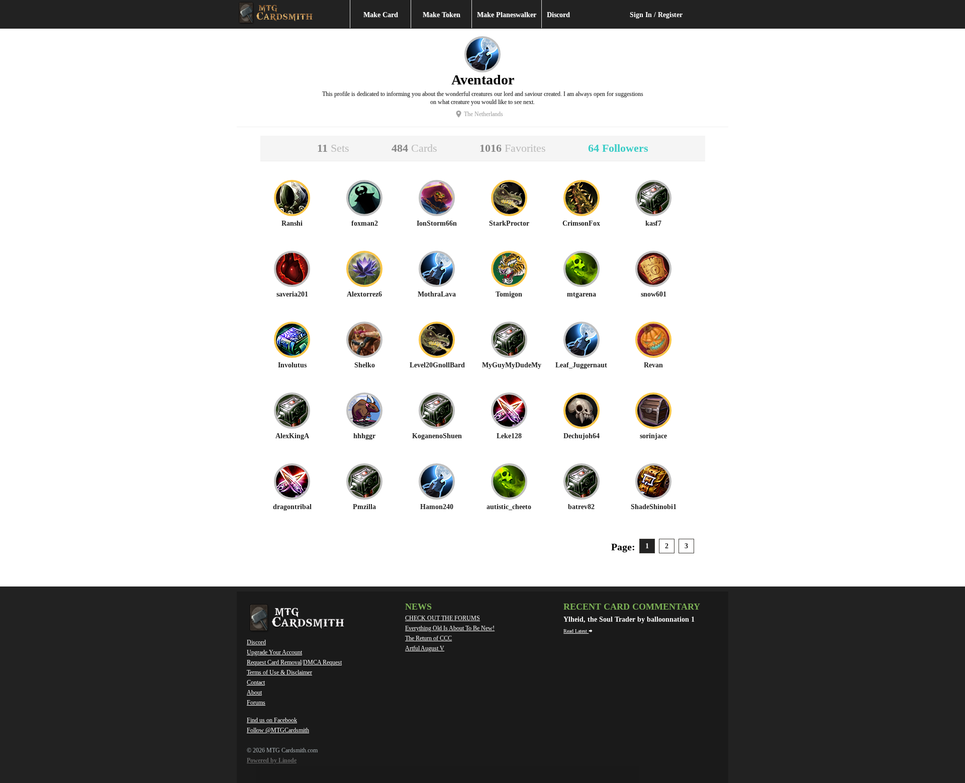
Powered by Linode (272, 760)
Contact (256, 682)
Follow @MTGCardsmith (278, 730)
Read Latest (576, 631)
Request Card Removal (274, 662)
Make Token (441, 15)
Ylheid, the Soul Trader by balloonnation (627, 619)
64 (618, 148)
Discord (558, 15)
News (418, 607)
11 (333, 148)
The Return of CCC (428, 638)
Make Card (380, 15)
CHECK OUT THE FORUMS (442, 618)
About (254, 692)
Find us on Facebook (272, 720)
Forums (256, 702)
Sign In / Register (656, 15)
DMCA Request (322, 662)
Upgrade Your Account (274, 652)
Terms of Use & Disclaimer (279, 672)
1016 (512, 148)
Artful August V (424, 648)
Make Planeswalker (506, 15)
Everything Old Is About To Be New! (450, 628)
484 (414, 148)
